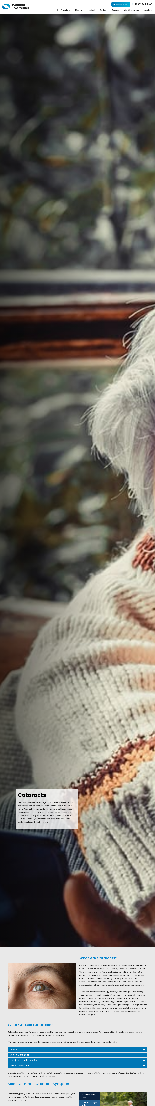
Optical (103, 10)
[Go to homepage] (15, 7)
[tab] (89, 1096)
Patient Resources (130, 10)
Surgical (91, 10)
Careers (115, 10)
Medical (78, 10)
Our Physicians (63, 10)
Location (148, 10)
